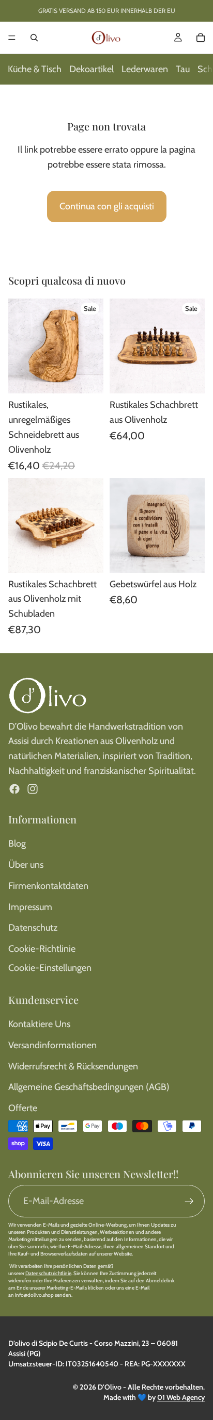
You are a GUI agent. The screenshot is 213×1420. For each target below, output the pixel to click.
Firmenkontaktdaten (48, 885)
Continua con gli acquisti (106, 206)
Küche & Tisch (35, 69)
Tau (183, 69)
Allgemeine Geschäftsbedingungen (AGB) (89, 1087)
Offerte (22, 1108)
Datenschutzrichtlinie (48, 1273)
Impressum (30, 907)
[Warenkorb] (200, 37)
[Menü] (12, 37)
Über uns (25, 864)
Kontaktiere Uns (39, 1024)
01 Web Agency (181, 1397)
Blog (17, 843)
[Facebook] (14, 789)
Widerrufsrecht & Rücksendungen (73, 1066)
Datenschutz (32, 927)
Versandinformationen (52, 1045)
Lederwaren (144, 69)
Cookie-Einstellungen (50, 967)
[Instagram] (32, 789)
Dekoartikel (91, 69)
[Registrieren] (189, 1201)
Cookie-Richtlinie (41, 948)
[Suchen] (34, 37)
